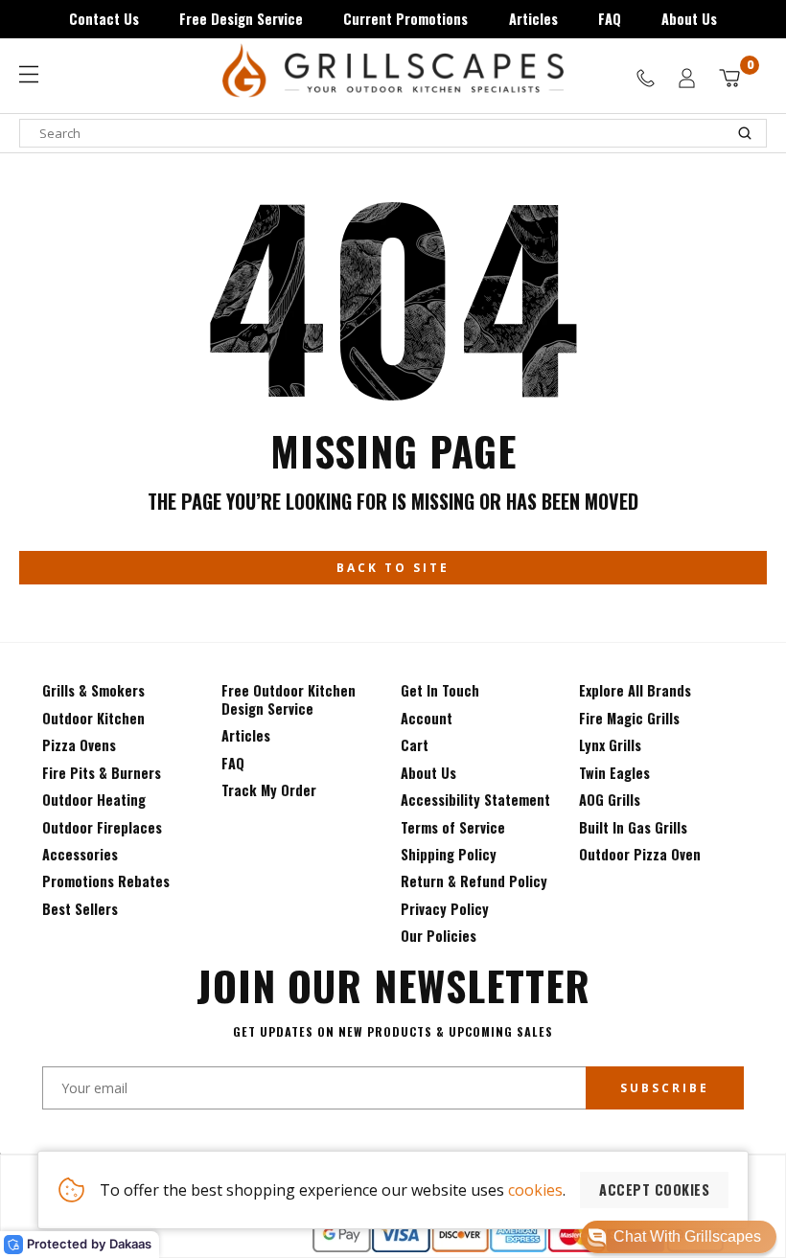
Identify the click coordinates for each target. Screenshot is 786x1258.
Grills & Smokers (93, 690)
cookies (535, 1190)
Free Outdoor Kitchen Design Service (288, 699)
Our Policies (438, 936)
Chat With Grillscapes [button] (687, 1236)
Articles (533, 19)
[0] (729, 78)
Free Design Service (241, 19)
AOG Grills (609, 799)
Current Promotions (405, 19)
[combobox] (393, 133)
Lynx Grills (610, 745)
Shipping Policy (449, 854)
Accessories (80, 854)
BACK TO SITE (393, 568)
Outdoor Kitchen (93, 718)
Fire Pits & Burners (101, 773)
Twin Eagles (614, 773)
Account (426, 718)
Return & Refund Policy (474, 881)
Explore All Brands (635, 690)
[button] (678, 1237)
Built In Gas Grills (633, 827)
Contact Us (104, 19)
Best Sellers (80, 909)
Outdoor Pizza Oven (640, 854)
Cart (414, 745)
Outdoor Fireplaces (102, 827)
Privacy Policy (445, 909)
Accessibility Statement (475, 799)
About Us (689, 19)
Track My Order (268, 790)
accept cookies (654, 1189)
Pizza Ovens (79, 745)
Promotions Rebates (106, 881)
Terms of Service (453, 827)
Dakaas (130, 1243)
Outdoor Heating (94, 799)
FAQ (609, 19)
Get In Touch (440, 690)
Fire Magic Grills (629, 718)
